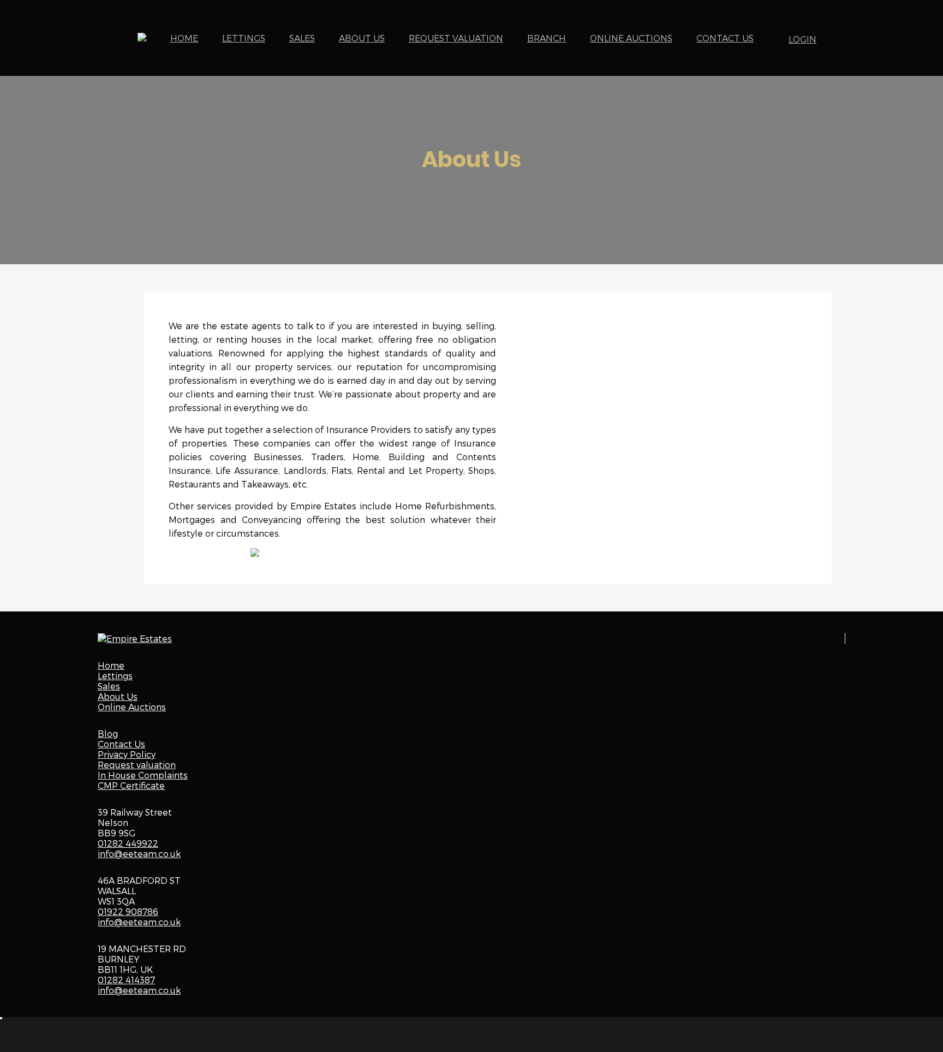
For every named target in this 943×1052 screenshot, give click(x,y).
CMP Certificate (131, 785)
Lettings (243, 38)
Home (184, 38)
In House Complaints (143, 775)
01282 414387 (126, 979)
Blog (108, 733)
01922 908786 (128, 911)
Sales (302, 38)
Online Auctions (631, 38)
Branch (546, 38)
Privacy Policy (127, 754)
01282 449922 (128, 843)
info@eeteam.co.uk (139, 853)
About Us (362, 38)
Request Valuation (456, 38)
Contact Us (725, 38)
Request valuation (137, 764)
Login (802, 39)
